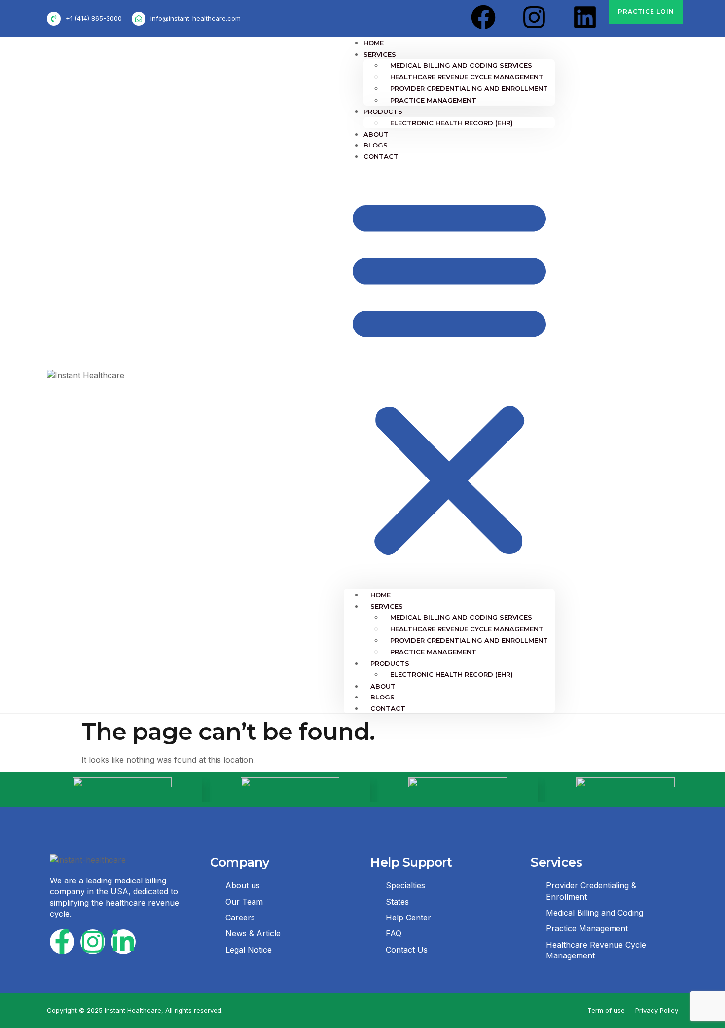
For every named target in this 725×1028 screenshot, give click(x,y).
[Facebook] (483, 17)
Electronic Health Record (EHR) (451, 123)
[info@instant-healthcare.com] (138, 19)
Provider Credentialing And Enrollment (469, 88)
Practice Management (433, 100)
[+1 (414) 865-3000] (54, 19)
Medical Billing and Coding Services (461, 65)
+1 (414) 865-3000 (94, 18)
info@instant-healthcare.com (195, 18)
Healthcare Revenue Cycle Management (467, 77)
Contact (381, 156)
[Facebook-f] (62, 941)
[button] (449, 375)
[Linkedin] (585, 17)
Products (382, 111)
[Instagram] (534, 17)
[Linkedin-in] (123, 941)
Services (379, 54)
